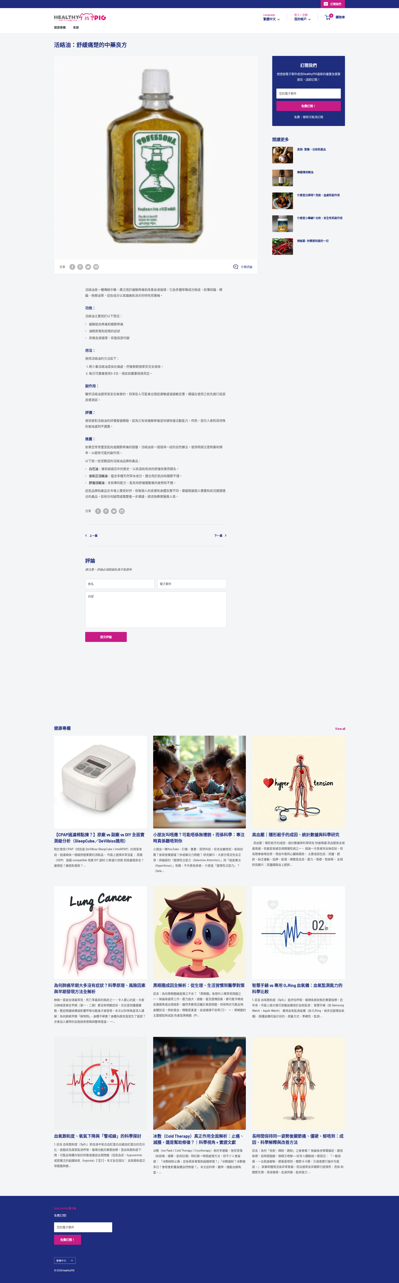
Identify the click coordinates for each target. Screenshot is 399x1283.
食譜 (76, 27)
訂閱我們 (335, 4)
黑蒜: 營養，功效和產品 (311, 149)
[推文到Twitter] (88, 267)
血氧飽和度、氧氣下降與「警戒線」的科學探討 (97, 1136)
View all (340, 728)
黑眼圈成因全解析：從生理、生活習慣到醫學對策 (199, 985)
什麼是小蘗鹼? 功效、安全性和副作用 (319, 218)
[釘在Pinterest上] (80, 267)
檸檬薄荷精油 (305, 172)
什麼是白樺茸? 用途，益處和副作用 (318, 195)
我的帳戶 (300, 19)
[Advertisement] (178, 696)
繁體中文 (61, 1260)
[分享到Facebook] (72, 267)
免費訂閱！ (308, 106)
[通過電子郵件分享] (96, 267)
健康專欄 (60, 27)
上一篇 (93, 535)
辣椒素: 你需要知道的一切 (313, 240)
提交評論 (106, 637)
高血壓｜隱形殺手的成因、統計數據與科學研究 (295, 834)
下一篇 (218, 535)
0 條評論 (246, 267)
